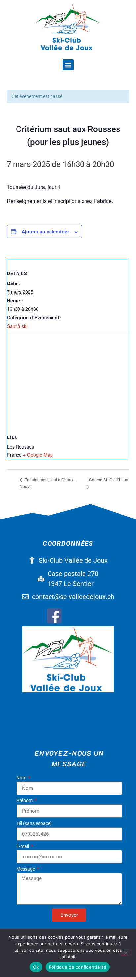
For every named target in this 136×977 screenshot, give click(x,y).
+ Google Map (38, 454)
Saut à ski (17, 326)
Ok (36, 967)
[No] (125, 952)
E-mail (23, 846)
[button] (68, 64)
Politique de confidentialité (77, 967)
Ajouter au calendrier (45, 231)
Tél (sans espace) (34, 823)
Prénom (25, 800)
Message (26, 869)
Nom (22, 777)
